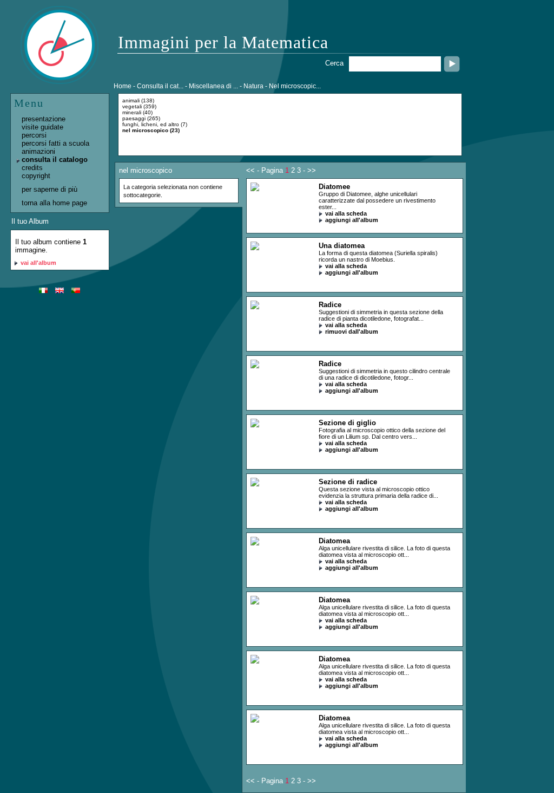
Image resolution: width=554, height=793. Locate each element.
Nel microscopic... (295, 86)
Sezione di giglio (347, 423)
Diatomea (334, 541)
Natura (253, 86)
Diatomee (334, 187)
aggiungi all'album (351, 220)
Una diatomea (342, 246)
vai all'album (38, 262)
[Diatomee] (254, 189)
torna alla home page (54, 203)
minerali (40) (137, 112)
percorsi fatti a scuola (55, 143)
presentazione (43, 119)
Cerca (334, 63)
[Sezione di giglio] (254, 425)
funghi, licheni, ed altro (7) (154, 124)
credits (32, 168)
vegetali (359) (139, 106)
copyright (36, 176)
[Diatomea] (254, 543)
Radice (330, 305)
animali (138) (138, 100)
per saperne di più (49, 189)
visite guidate (42, 127)
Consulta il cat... (160, 86)
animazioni (38, 151)
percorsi (34, 135)
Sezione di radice (348, 482)
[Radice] (254, 307)
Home (122, 86)
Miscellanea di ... (213, 86)
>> (311, 170)
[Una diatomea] (254, 248)
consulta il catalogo (55, 159)
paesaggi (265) (141, 118)
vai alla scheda (346, 213)
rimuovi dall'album (351, 331)
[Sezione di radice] (254, 484)
